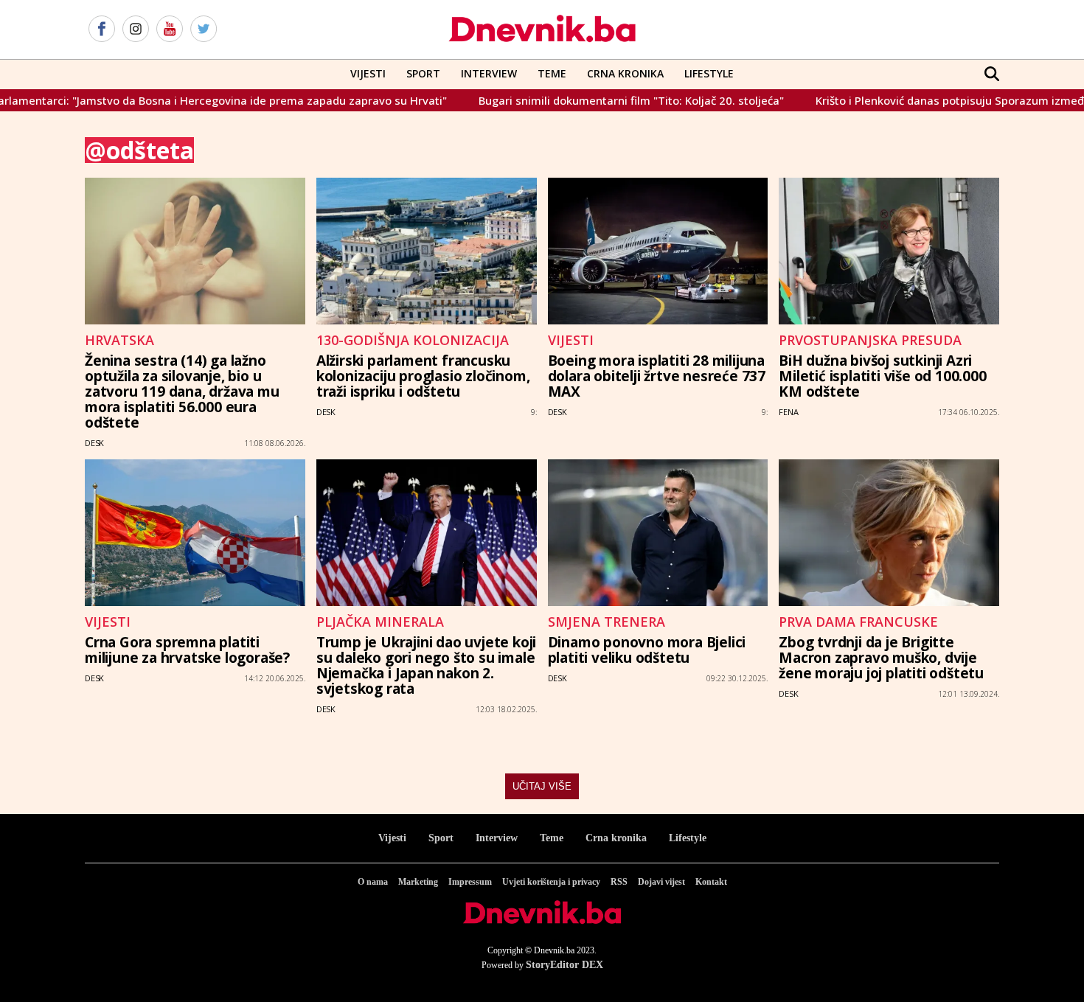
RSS (619, 882)
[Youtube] (169, 29)
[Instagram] (135, 29)
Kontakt (711, 882)
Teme (552, 73)
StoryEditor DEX (564, 964)
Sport (423, 73)
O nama (373, 882)
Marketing (418, 882)
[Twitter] (203, 29)
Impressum (470, 882)
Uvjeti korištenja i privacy (551, 882)
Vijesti (368, 73)
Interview (489, 73)
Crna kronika (616, 837)
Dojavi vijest (661, 882)
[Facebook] (101, 29)
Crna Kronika (625, 73)
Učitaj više (542, 786)
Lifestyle (709, 73)
